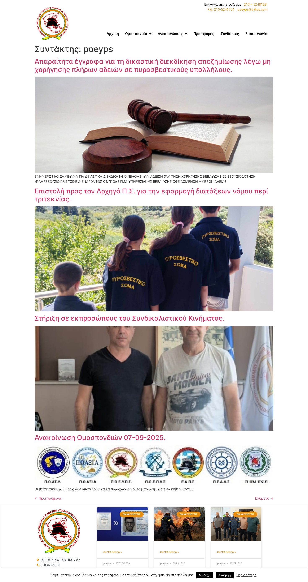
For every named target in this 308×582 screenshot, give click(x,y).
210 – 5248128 (255, 5)
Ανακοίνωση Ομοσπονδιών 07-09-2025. (100, 437)
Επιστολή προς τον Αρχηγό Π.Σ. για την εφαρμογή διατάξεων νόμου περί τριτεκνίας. (151, 195)
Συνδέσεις (230, 33)
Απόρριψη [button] (225, 575)
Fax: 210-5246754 (220, 10)
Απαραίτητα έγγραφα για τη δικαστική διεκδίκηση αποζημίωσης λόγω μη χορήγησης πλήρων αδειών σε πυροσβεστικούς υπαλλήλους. (153, 65)
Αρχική (113, 33)
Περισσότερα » (112, 552)
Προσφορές (203, 33)
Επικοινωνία (256, 33)
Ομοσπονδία (136, 33)
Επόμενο (264, 498)
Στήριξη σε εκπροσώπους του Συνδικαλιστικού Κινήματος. (129, 318)
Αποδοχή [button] (205, 575)
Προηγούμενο (48, 498)
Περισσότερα (247, 575)
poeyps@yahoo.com (252, 10)
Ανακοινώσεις (170, 33)
